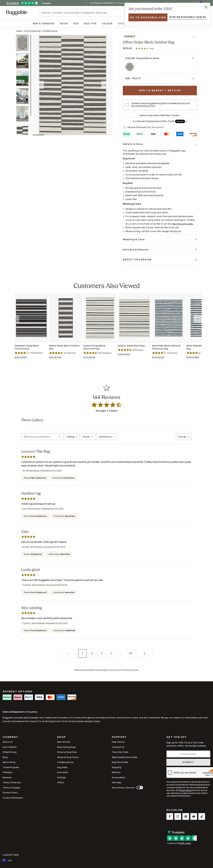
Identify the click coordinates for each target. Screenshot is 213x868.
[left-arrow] (87, 3)
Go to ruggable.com (148, 17)
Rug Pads (62, 767)
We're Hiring (9, 762)
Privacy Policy (10, 792)
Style (122, 23)
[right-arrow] (198, 319)
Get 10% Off (176, 737)
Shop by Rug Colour (68, 757)
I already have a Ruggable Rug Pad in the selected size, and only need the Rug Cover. (160, 104)
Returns (116, 772)
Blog (5, 757)
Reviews (7, 777)
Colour (107, 23)
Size (76, 23)
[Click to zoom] (72, 85)
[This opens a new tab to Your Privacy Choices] (139, 787)
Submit (188, 762)
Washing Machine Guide (124, 757)
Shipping (116, 767)
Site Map (116, 782)
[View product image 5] (24, 114)
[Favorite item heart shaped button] (193, 37)
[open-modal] (206, 7)
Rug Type (90, 23)
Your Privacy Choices (123, 787)
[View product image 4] (24, 96)
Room (64, 23)
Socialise (174, 810)
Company (10, 737)
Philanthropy (10, 751)
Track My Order (120, 751)
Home (19, 31)
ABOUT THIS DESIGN (137, 259)
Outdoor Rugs (32, 31)
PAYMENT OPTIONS (17, 691)
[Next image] (105, 85)
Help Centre (118, 741)
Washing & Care (134, 239)
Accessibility (118, 777)
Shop (61, 737)
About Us (8, 741)
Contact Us (118, 746)
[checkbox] (127, 104)
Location (11, 855)
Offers (60, 782)
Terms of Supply (11, 787)
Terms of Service (12, 782)
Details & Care (133, 143)
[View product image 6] (24, 132)
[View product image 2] (24, 60)
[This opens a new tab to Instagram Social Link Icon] (177, 816)
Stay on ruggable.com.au (187, 16)
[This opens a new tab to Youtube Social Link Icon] (193, 816)
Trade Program (11, 767)
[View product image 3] (24, 78)
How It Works (10, 746)
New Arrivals (63, 741)
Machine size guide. (182, 223)
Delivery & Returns (136, 249)
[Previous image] (40, 85)
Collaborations (65, 762)
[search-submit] (61, 437)
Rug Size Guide (120, 762)
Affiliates (7, 772)
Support (119, 737)
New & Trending (44, 23)
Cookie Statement (13, 797)
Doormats (62, 772)
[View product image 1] (24, 43)
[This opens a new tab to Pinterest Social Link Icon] (185, 816)
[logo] (16, 12)
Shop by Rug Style (67, 751)
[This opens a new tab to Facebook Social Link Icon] (169, 816)
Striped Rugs (50, 31)
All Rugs (61, 777)
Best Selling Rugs (66, 746)
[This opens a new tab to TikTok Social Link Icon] (201, 816)
